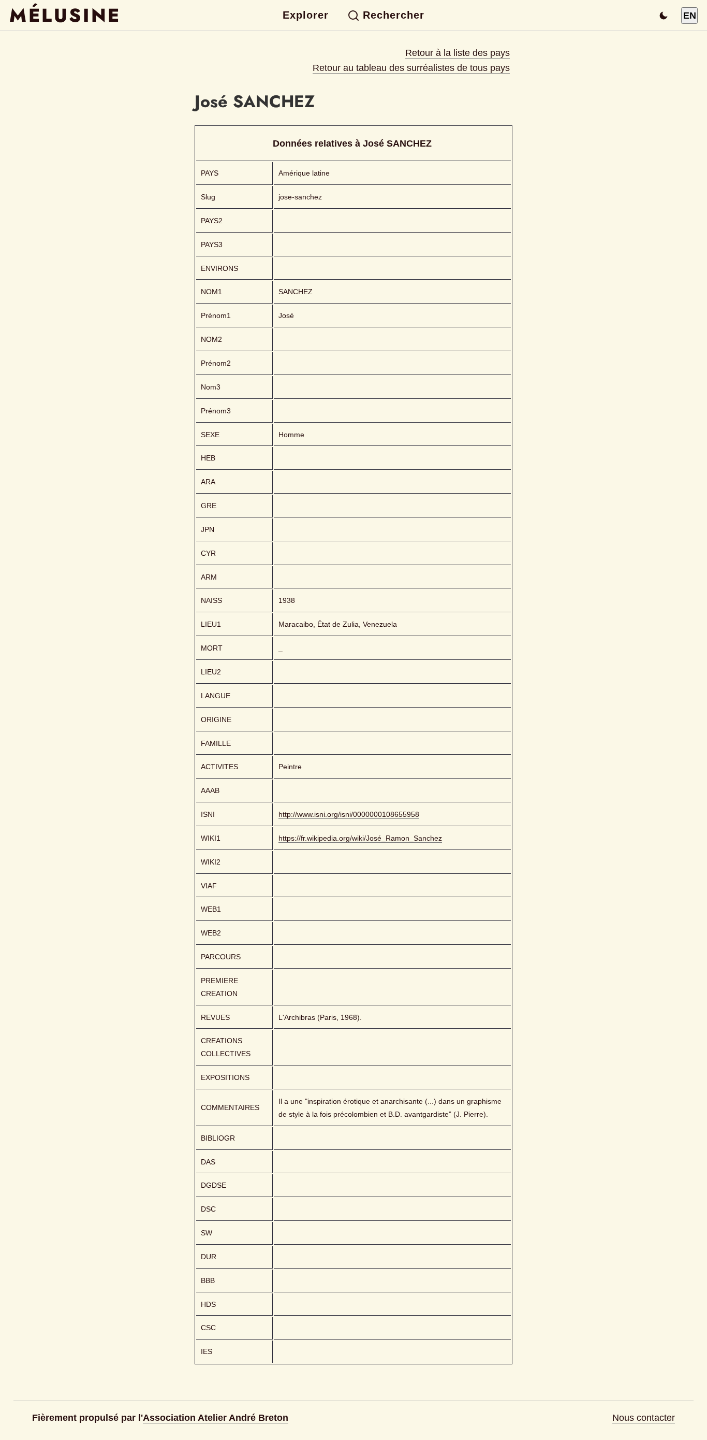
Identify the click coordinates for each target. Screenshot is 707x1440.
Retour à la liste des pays (457, 53)
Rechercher (393, 15)
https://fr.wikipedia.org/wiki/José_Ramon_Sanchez (360, 838)
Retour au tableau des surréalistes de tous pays (411, 68)
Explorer (306, 15)
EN (689, 15)
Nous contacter (643, 1418)
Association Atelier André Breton (215, 1418)
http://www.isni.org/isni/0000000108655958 (348, 814)
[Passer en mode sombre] (663, 15)
